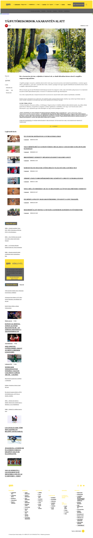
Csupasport (26, 139)
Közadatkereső (80, 514)
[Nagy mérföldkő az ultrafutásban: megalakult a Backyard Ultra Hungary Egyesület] (13, 152)
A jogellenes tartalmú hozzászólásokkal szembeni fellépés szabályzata (80, 498)
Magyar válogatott (13, 502)
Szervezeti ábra (80, 509)
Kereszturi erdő (8, 92)
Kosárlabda (53, 499)
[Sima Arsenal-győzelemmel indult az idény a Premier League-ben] (14, 341)
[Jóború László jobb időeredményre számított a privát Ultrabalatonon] (13, 183)
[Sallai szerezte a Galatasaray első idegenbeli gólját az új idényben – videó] (14, 465)
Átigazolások (14, 500)
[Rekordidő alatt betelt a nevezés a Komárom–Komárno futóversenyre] (13, 215)
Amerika (44, 4)
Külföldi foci (25, 490)
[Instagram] (78, 485)
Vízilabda (53, 505)
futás (12, 90)
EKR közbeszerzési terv (80, 506)
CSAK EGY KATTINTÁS (25, 120)
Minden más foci (8, 320)
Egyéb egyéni (39, 505)
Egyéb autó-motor (65, 507)
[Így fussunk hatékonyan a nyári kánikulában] (13, 141)
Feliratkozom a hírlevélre (14, 278)
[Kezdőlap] (8, 4)
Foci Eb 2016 (26, 512)
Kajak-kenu (39, 497)
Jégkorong (53, 501)
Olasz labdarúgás (27, 499)
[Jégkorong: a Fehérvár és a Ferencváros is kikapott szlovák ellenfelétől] (14, 443)
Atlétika (40, 492)
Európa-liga (27, 507)
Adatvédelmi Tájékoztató (80, 520)
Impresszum (79, 492)
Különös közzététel (79, 512)
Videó (65, 513)
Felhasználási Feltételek (80, 523)
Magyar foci (11, 490)
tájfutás (7, 90)
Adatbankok (17, 4)
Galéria (63, 4)
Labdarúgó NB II (13, 496)
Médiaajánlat (80, 494)
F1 (47, 4)
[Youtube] (83, 485)
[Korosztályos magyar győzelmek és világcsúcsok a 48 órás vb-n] (13, 173)
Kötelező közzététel (79, 503)
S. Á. (10, 25)
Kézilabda (53, 497)
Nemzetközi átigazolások (27, 518)
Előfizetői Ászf (80, 517)
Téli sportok (40, 508)
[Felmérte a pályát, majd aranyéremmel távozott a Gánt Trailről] (13, 204)
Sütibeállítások (81, 525)
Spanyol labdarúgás (27, 496)
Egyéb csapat (52, 508)
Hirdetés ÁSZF (80, 515)
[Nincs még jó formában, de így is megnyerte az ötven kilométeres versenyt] (13, 194)
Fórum (65, 510)
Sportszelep (64, 490)
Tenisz (39, 502)
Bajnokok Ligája (27, 505)
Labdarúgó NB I (8, 364)
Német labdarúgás (27, 502)
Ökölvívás (40, 500)
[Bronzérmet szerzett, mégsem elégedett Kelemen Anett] (13, 162)
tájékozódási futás (9, 87)
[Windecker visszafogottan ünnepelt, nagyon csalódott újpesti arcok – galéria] (14, 361)
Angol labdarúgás (9, 343)
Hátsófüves (13, 498)
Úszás (39, 494)
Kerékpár (40, 499)
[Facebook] (81, 485)
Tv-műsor (66, 511)
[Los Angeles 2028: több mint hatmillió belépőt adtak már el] (14, 422)
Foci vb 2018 (26, 509)
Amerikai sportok (53, 503)
